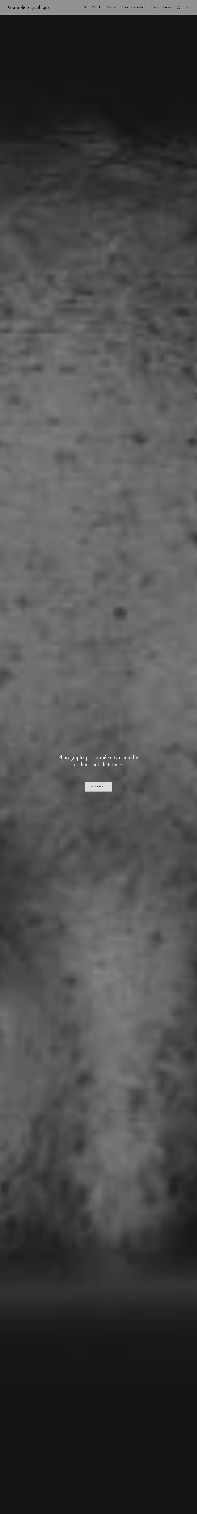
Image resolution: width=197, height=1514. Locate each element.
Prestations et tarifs (132, 7)
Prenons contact (98, 786)
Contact (168, 7)
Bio (85, 7)
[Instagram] (178, 7)
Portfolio (97, 7)
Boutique (153, 7)
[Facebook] (187, 7)
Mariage (111, 7)
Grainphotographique (28, 7)
